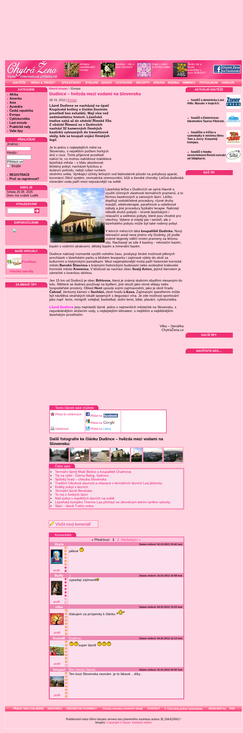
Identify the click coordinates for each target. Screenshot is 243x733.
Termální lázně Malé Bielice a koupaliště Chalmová (93, 472)
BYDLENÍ (91, 82)
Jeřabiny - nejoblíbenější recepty (87, 67)
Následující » (130, 539)
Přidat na (96, 415)
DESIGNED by (217, 708)
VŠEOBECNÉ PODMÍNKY (81, 708)
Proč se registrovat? (24, 179)
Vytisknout (61, 429)
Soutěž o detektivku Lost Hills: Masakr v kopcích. (205, 101)
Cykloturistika (19, 118)
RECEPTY (143, 82)
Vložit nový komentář (73, 524)
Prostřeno (29, 261)
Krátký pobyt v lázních (71, 487)
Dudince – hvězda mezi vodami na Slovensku (95, 93)
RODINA (173, 82)
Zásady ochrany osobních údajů (123, 708)
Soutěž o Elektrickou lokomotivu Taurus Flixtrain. (205, 119)
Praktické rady (19, 127)
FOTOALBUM (209, 82)
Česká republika (21, 110)
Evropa (14, 114)
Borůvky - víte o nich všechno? (125, 65)
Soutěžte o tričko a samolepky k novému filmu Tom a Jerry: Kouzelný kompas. (205, 137)
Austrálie (16, 106)
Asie (12, 102)
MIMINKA (189, 82)
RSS (231, 708)
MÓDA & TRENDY (43, 82)
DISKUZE (228, 82)
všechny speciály (21, 271)
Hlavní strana (58, 88)
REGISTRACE (19, 175)
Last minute (18, 123)
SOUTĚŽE (19, 82)
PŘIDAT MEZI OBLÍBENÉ (28, 708)
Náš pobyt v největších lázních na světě (84, 498)
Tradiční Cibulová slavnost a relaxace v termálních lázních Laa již (109, 483)
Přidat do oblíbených (68, 414)
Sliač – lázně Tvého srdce (74, 506)
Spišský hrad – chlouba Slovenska (80, 479)
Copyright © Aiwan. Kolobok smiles (129, 722)
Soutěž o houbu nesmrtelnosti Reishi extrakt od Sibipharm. (206, 155)
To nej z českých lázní (71, 494)
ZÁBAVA (159, 82)
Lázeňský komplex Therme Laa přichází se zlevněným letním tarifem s (113, 502)
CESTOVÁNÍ (123, 82)
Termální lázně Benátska (73, 491)
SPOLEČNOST (71, 82)
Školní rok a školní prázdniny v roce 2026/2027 (197, 68)
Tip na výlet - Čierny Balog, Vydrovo (81, 475)
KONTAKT (153, 708)
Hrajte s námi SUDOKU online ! (161, 67)
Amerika (15, 98)
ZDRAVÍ (106, 82)
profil (56, 570)
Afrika (13, 94)
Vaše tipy (16, 131)
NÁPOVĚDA (54, 708)
